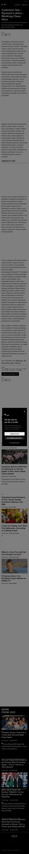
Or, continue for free (14, 443)
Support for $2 (14, 434)
